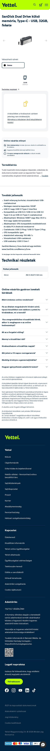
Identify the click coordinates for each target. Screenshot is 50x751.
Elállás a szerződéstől (14, 572)
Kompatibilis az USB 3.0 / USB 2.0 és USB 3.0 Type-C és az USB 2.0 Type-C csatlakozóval (24, 213)
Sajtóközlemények (13, 483)
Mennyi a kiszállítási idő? (13, 339)
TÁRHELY (25, 84)
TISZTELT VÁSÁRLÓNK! (14, 609)
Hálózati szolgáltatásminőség (17, 518)
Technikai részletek (19, 260)
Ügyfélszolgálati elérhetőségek (18, 560)
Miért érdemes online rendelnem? (17, 300)
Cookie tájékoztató (13, 590)
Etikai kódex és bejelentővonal (18, 468)
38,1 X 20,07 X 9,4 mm (34, 275)
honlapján (26, 641)
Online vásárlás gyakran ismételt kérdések (21, 291)
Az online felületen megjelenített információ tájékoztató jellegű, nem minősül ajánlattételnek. (24, 378)
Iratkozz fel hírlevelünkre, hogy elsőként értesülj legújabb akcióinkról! (22, 672)
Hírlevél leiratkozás (13, 578)
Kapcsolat (10, 530)
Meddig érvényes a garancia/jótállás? (19, 360)
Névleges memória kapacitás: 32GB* (20, 206)
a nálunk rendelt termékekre (23, 154)
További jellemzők (12, 195)
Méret (6, 275)
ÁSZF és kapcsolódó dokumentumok (20, 705)
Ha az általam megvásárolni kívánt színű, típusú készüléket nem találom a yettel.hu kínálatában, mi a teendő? (21, 309)
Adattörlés (11, 601)
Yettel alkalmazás (12, 555)
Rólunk (8, 457)
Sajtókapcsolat (11, 489)
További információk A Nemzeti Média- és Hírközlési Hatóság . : (23, 641)
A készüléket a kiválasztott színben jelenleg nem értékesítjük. (25, 117)
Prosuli (8, 495)
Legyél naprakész (15, 664)
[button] (43, 744)
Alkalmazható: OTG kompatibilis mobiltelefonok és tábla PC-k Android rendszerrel (25, 225)
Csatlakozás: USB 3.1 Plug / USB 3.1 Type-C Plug (24, 229)
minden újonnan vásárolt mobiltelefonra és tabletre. (26, 146)
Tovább (45, 175)
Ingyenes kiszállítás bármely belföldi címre (20, 150)
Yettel (8, 449)
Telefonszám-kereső (13, 566)
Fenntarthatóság (12, 512)
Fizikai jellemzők (10, 269)
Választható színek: (10, 59)
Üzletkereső (10, 537)
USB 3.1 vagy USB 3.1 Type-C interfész (20, 209)
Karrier (8, 500)
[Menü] (46, 5)
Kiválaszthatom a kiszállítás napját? (18, 346)
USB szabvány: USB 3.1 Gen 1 (16, 241)
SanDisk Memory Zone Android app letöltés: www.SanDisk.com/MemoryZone (21, 247)
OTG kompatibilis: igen (14, 232)
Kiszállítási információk (15, 543)
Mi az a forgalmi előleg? (13, 332)
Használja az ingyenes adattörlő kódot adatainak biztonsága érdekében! (21, 630)
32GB (25, 82)
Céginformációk (12, 462)
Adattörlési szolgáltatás (15, 584)
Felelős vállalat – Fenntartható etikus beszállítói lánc (21, 475)
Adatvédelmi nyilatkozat (15, 711)
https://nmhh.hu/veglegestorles (18, 644)
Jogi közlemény (11, 717)
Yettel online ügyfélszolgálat (17, 549)
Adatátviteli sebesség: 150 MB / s (18, 235)
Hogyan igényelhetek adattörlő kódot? (20, 367)
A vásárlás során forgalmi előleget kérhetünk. (18, 407)
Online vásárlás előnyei (15, 140)
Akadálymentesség (13, 506)
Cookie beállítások (13, 723)
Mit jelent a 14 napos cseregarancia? (19, 353)
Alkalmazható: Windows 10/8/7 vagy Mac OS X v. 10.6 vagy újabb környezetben (25, 219)
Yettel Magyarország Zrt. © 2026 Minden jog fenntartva (24, 733)
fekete (9, 65)
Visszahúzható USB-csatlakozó (17, 238)
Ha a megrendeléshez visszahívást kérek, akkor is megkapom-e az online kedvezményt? (21, 322)
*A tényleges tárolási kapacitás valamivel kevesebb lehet (21, 254)
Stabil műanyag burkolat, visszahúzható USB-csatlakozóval (24, 201)
